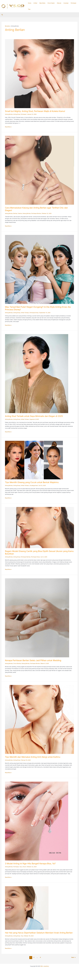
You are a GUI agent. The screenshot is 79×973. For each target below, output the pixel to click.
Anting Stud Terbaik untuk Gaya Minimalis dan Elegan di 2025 (34, 416)
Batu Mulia (42, 3)
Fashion (20, 213)
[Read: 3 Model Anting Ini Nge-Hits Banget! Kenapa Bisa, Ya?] (36, 821)
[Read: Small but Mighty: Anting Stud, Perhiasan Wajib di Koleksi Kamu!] (39, 73)
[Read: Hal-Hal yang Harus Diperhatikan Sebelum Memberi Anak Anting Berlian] (27, 908)
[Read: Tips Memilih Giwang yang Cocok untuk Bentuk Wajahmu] (34, 460)
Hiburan (59, 3)
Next (73, 957)
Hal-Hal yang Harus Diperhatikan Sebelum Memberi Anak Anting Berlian (39, 933)
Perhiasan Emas (34, 312)
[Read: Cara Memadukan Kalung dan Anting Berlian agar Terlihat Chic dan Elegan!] (39, 170)
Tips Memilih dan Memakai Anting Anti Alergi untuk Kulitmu (32, 757)
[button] (2, 15)
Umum (24, 866)
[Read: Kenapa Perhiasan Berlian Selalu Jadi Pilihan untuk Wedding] (37, 617)
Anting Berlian (9, 114)
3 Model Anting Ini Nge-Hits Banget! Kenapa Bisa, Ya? (30, 863)
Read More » (8, 127)
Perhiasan (73, 3)
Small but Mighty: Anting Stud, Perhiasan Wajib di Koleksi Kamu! (35, 111)
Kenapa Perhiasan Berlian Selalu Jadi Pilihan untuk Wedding (33, 660)
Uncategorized (34, 485)
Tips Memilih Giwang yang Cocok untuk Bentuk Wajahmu (32, 482)
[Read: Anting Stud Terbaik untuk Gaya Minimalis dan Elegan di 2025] (36, 373)
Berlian (15, 213)
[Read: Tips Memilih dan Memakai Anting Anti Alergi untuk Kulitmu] (39, 719)
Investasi (66, 3)
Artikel (35, 3)
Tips (29, 9)
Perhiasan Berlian (36, 213)
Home (29, 3)
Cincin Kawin (51, 3)
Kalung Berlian (27, 213)
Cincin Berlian (17, 663)
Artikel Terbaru (25, 312)
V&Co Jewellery (44, 966)
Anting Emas (16, 114)
